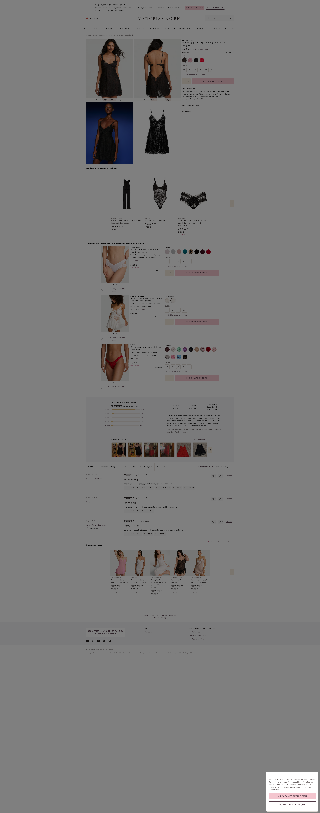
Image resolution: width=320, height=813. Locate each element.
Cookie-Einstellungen (292, 805)
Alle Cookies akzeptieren (292, 796)
